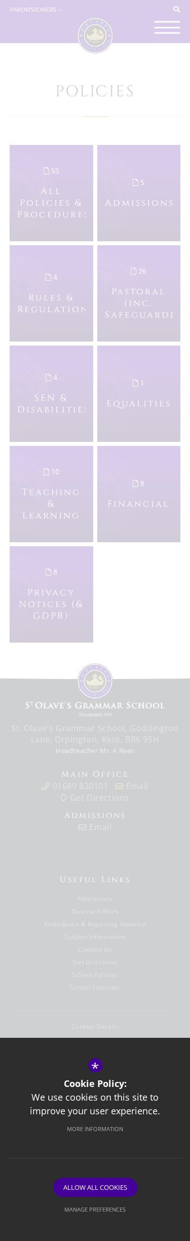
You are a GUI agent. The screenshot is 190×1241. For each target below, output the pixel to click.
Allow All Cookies (95, 1187)
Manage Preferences (95, 1209)
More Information (95, 1129)
